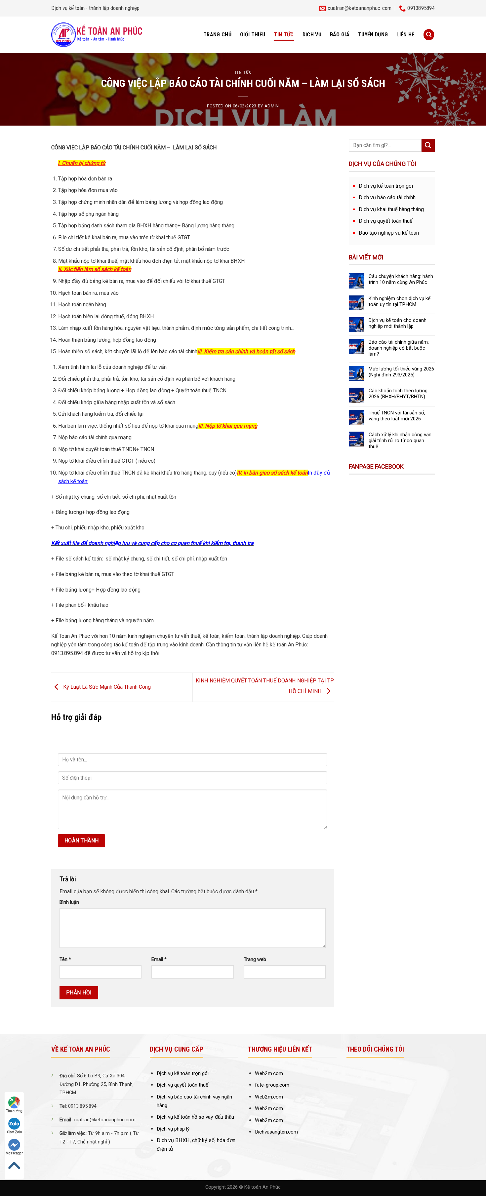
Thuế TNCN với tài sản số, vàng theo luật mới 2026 (397, 416)
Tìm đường (14, 1111)
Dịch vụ (312, 34)
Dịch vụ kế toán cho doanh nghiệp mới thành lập (397, 323)
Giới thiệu (252, 34)
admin (271, 105)
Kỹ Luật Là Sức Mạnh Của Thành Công (106, 687)
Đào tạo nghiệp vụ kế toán (389, 233)
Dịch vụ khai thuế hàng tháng (391, 209)
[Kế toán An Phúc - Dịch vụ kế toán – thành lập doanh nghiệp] (98, 34)
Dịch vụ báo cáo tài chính (387, 197)
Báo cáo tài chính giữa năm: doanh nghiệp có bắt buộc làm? (399, 348)
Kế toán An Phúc (262, 1187)
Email (159, 959)
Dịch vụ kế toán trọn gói (386, 186)
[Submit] (428, 145)
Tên (65, 959)
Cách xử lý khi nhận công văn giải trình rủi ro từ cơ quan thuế (400, 440)
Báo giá (339, 34)
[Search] (429, 34)
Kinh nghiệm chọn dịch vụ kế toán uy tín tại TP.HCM (399, 301)
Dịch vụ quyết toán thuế (386, 221)
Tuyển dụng (373, 34)
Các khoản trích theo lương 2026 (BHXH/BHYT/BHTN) (398, 394)
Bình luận (69, 902)
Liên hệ (405, 34)
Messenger (14, 1153)
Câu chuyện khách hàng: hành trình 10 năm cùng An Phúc (401, 279)
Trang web (255, 959)
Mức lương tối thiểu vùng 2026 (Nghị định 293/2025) (401, 372)
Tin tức (284, 34)
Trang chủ (217, 34)
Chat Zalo (14, 1132)
